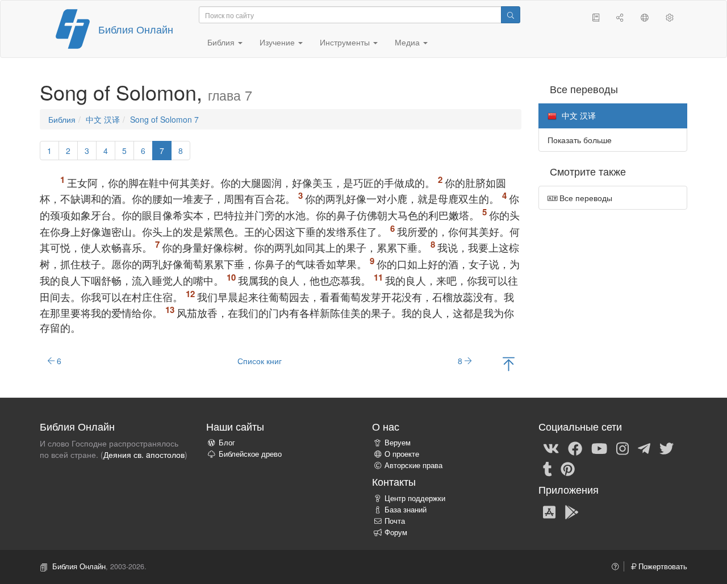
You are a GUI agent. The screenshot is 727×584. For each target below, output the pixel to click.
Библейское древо (250, 454)
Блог (227, 442)
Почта (395, 521)
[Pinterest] (568, 468)
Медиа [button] (408, 42)
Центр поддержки (415, 498)
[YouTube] (599, 447)
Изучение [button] (278, 42)
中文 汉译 (103, 119)
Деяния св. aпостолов (144, 454)
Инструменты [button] (346, 42)
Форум (396, 532)
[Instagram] (622, 447)
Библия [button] (222, 42)
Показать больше (580, 139)
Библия (62, 119)
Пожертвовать (661, 566)
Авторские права (413, 465)
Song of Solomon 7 (164, 119)
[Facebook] (575, 447)
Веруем (398, 442)
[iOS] (549, 511)
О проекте (402, 454)
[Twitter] (666, 447)
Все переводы (584, 197)
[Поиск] (510, 14)
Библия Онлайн (135, 29)
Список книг (259, 360)
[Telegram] (644, 447)
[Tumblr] (547, 468)
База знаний (406, 509)
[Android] (572, 511)
